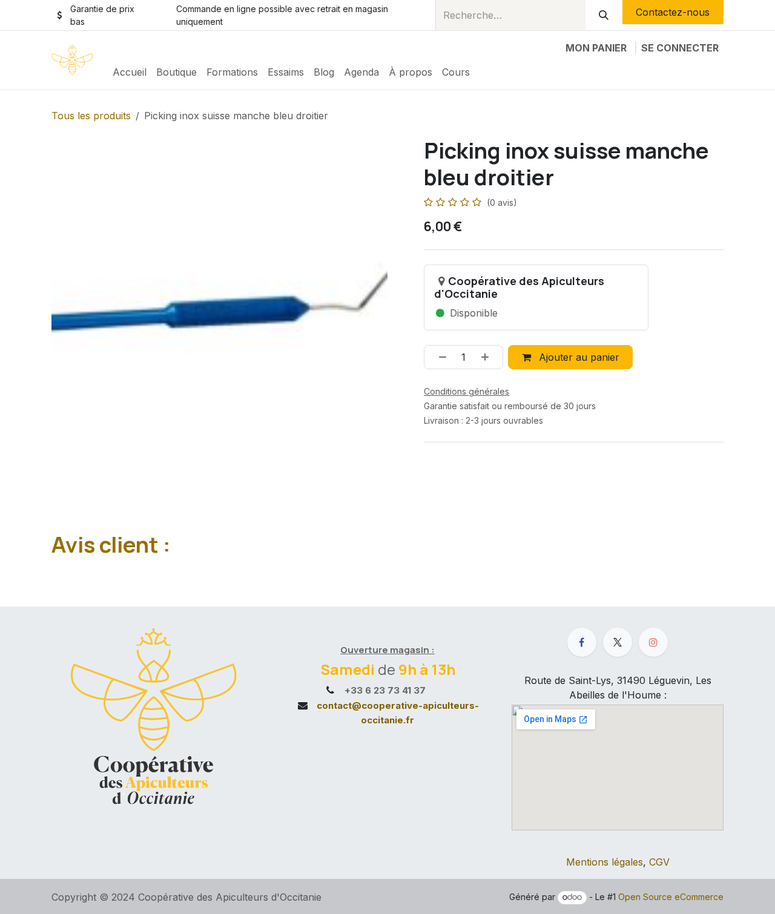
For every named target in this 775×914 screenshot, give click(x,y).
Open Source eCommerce (671, 897)
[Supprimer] (438, 357)
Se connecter (680, 48)
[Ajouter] (489, 357)
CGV (659, 862)
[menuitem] (129, 72)
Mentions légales (604, 862)
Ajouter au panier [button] (577, 357)
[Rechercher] (603, 15)
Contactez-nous (673, 12)
